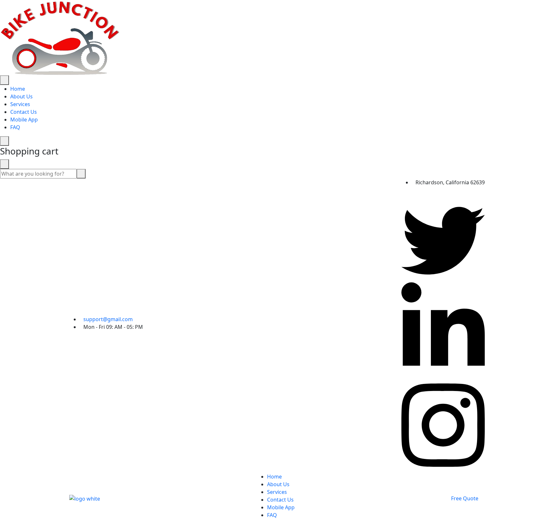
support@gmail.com (108, 319)
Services (20, 104)
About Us (21, 96)
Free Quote (464, 498)
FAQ (15, 127)
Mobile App (24, 119)
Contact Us (23, 111)
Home (17, 88)
